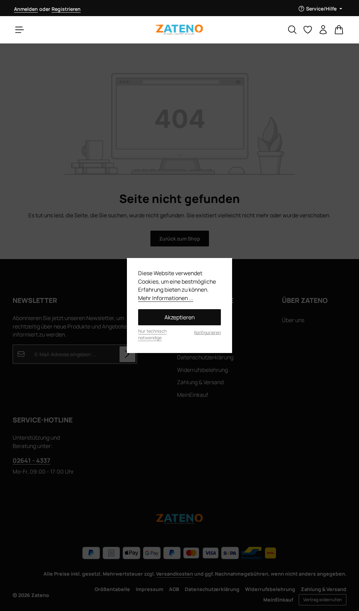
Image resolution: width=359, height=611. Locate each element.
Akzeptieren (179, 317)
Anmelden (26, 9)
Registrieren (66, 9)
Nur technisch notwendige (152, 334)
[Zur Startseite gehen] (179, 29)
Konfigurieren (207, 332)
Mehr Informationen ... (165, 298)
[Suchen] (292, 30)
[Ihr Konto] (323, 30)
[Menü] (20, 30)
